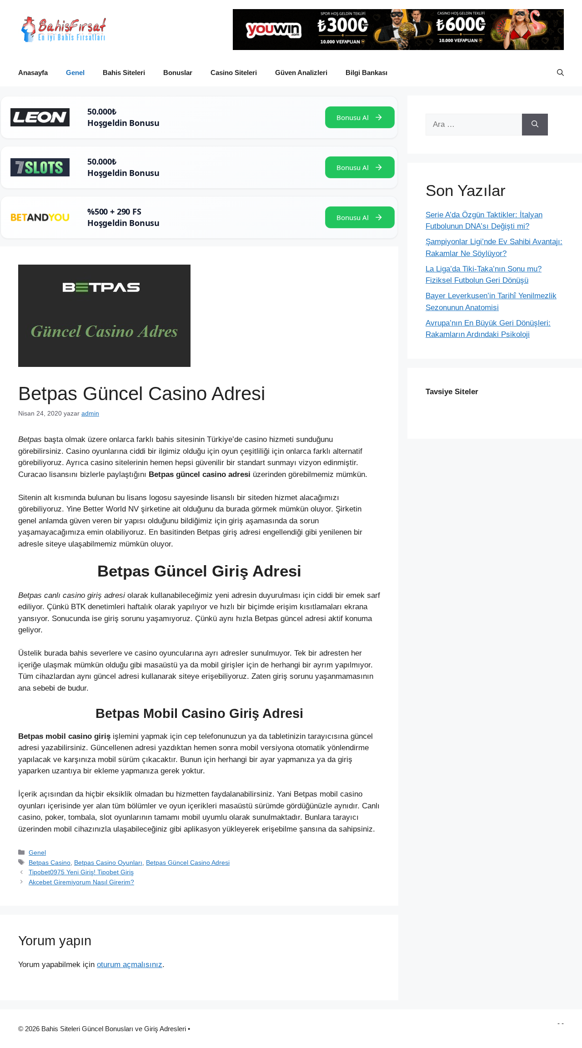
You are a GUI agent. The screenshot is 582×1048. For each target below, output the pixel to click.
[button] (560, 72)
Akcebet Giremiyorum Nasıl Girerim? (81, 882)
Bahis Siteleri (124, 72)
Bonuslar (177, 72)
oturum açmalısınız (129, 964)
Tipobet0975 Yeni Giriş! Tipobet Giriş (81, 872)
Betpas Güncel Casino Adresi (188, 862)
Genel (75, 72)
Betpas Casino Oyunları (108, 862)
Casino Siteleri (234, 72)
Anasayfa (33, 72)
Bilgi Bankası (366, 72)
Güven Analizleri (301, 72)
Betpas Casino (49, 862)
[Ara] (535, 124)
